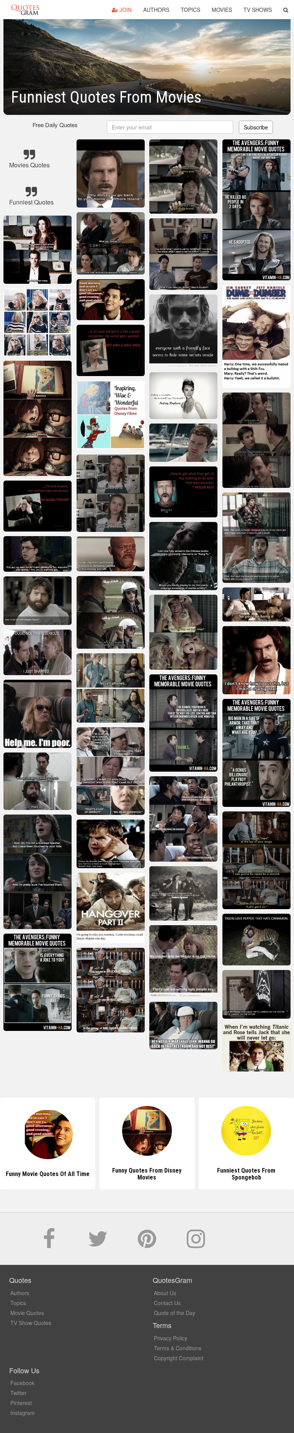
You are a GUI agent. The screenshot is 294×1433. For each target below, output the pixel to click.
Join (125, 9)
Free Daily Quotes (55, 125)
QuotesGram (25, 9)
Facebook (22, 1383)
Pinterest (21, 1403)
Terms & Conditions (177, 1348)
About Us (165, 1293)
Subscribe (256, 127)
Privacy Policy (170, 1338)
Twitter (18, 1393)
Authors (156, 9)
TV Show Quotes (30, 1323)
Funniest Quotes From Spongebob (147, 1174)
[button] (286, 9)
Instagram (22, 1413)
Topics (190, 9)
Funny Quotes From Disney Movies (47, 1174)
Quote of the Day (174, 1313)
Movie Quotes (27, 1313)
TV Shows (257, 9)
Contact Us (167, 1303)
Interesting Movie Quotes (246, 1174)
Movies (222, 9)
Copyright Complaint (178, 1358)
